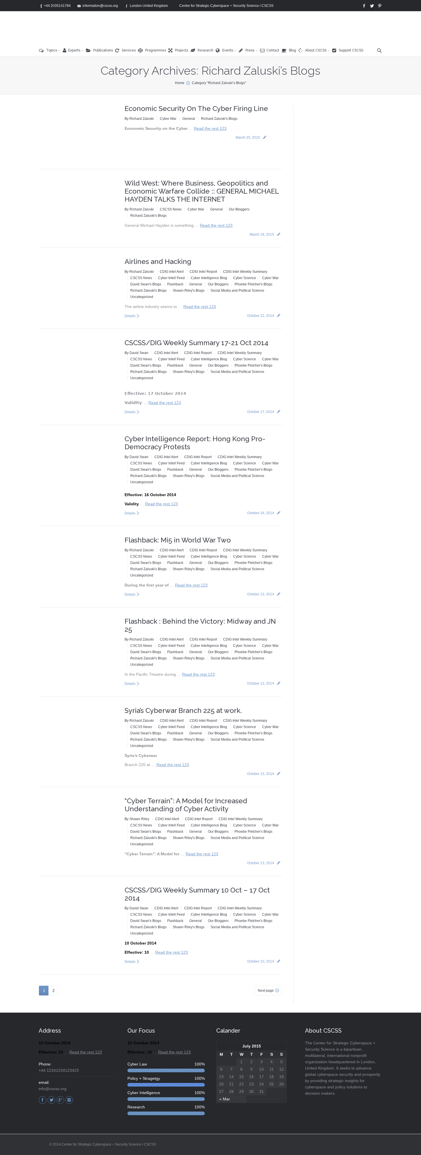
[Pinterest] (379, 6)
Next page (266, 991)
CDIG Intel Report (203, 272)
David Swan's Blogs (145, 284)
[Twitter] (371, 6)
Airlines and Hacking (158, 261)
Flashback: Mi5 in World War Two (178, 540)
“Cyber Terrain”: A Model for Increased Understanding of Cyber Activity (186, 805)
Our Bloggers (239, 209)
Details (130, 316)
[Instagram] (69, 1100)
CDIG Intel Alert (172, 272)
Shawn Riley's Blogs (188, 291)
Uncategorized (141, 297)
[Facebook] (363, 6)
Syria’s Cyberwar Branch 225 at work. (183, 710)
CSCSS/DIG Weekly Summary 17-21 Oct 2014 (196, 343)
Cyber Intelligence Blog (209, 278)
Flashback (175, 284)
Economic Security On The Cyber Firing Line (196, 108)
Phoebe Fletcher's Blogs (253, 284)
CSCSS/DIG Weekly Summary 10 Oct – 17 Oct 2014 (197, 894)
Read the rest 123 (210, 128)
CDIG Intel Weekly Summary (245, 272)
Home (179, 83)
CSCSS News (171, 209)
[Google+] (60, 1100)
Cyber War (168, 119)
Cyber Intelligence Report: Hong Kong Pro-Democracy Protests (195, 443)
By (139, 119)
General (188, 119)
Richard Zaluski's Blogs (219, 119)
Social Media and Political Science (237, 291)
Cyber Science (244, 278)
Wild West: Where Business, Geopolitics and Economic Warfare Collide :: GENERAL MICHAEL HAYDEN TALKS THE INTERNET (202, 191)
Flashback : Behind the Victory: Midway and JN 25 (200, 625)
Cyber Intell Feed (171, 278)
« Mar (224, 1099)
